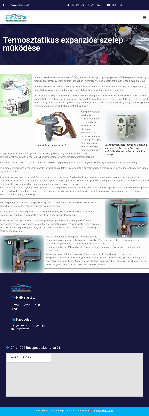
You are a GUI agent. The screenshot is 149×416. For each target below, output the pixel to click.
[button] (144, 17)
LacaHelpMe (103, 410)
